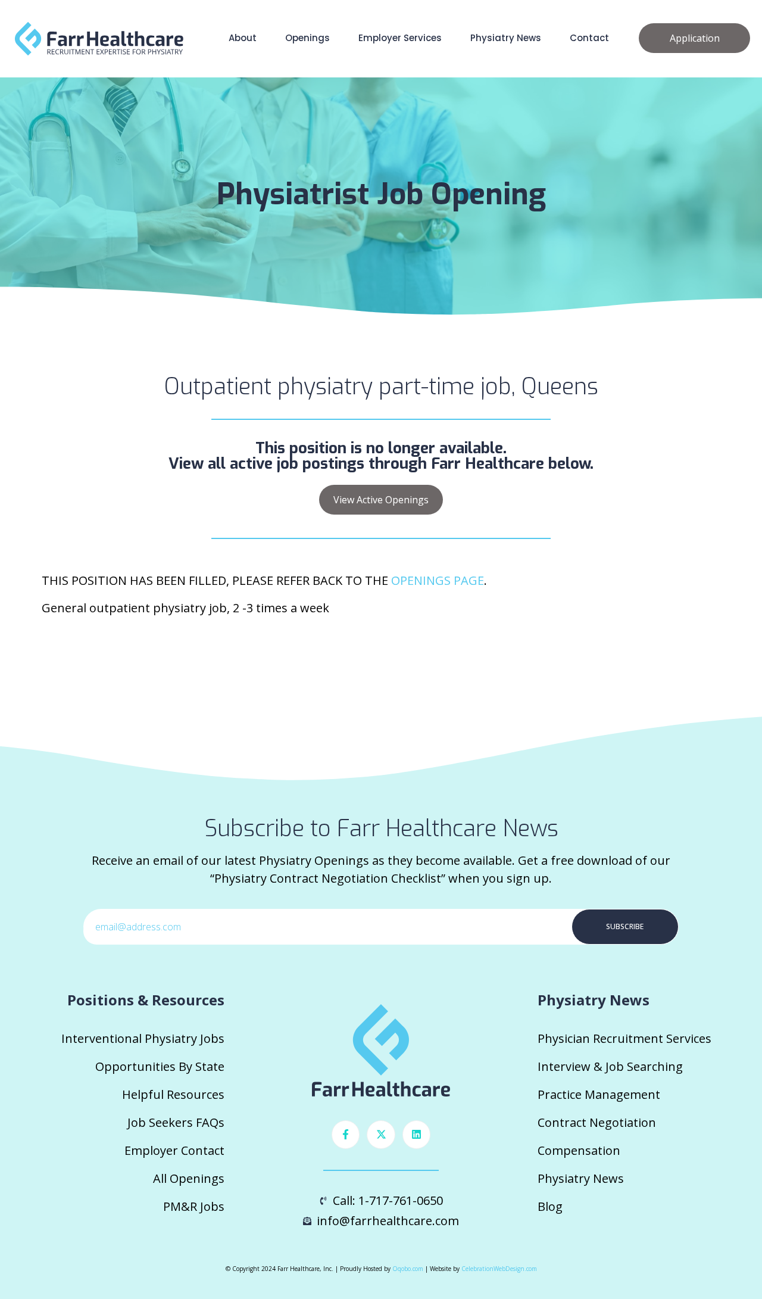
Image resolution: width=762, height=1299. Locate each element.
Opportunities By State (159, 1066)
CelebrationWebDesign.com (499, 1268)
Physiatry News (505, 38)
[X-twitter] (381, 1134)
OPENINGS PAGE (437, 580)
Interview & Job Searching (610, 1066)
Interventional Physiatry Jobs (142, 1038)
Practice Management (599, 1094)
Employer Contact (174, 1150)
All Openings (188, 1178)
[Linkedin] (416, 1134)
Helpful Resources (173, 1094)
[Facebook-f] (346, 1134)
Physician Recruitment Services (624, 1038)
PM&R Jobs (193, 1206)
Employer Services (400, 38)
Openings (307, 38)
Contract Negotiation (597, 1122)
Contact (589, 38)
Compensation (579, 1150)
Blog (550, 1206)
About (243, 38)
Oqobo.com (407, 1268)
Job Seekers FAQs (175, 1122)
